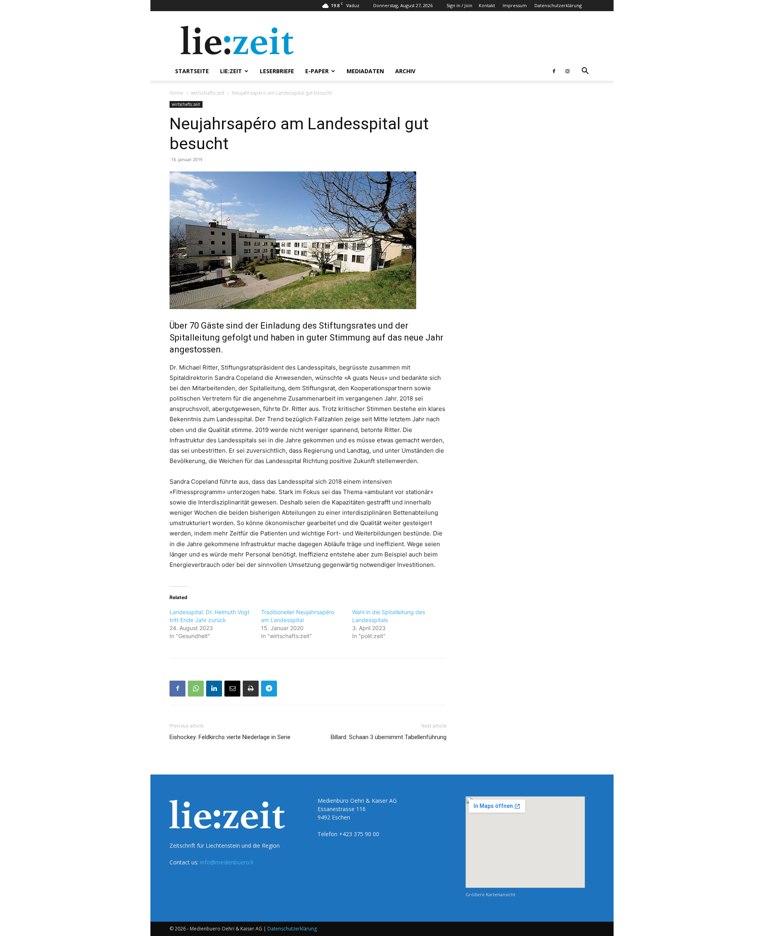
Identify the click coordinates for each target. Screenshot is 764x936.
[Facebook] (554, 71)
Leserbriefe (277, 71)
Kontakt (487, 5)
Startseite (192, 71)
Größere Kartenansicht (490, 894)
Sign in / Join (459, 5)
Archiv (405, 71)
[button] (584, 72)
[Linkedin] (214, 689)
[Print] (251, 689)
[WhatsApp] (196, 689)
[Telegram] (269, 689)
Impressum (515, 5)
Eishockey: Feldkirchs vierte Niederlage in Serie (230, 737)
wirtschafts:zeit (207, 93)
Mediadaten (365, 71)
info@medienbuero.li (226, 862)
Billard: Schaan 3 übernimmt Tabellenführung (388, 737)
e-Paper (317, 71)
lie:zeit (231, 71)
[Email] (232, 689)
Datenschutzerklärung (558, 5)
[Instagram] (567, 71)
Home (176, 93)
